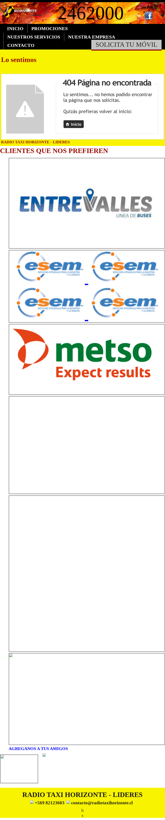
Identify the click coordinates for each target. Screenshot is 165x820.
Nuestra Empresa (91, 37)
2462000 (91, 13)
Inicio (15, 28)
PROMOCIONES (49, 28)
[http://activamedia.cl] (158, 813)
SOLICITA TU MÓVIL (126, 44)
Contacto (20, 45)
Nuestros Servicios (33, 37)
